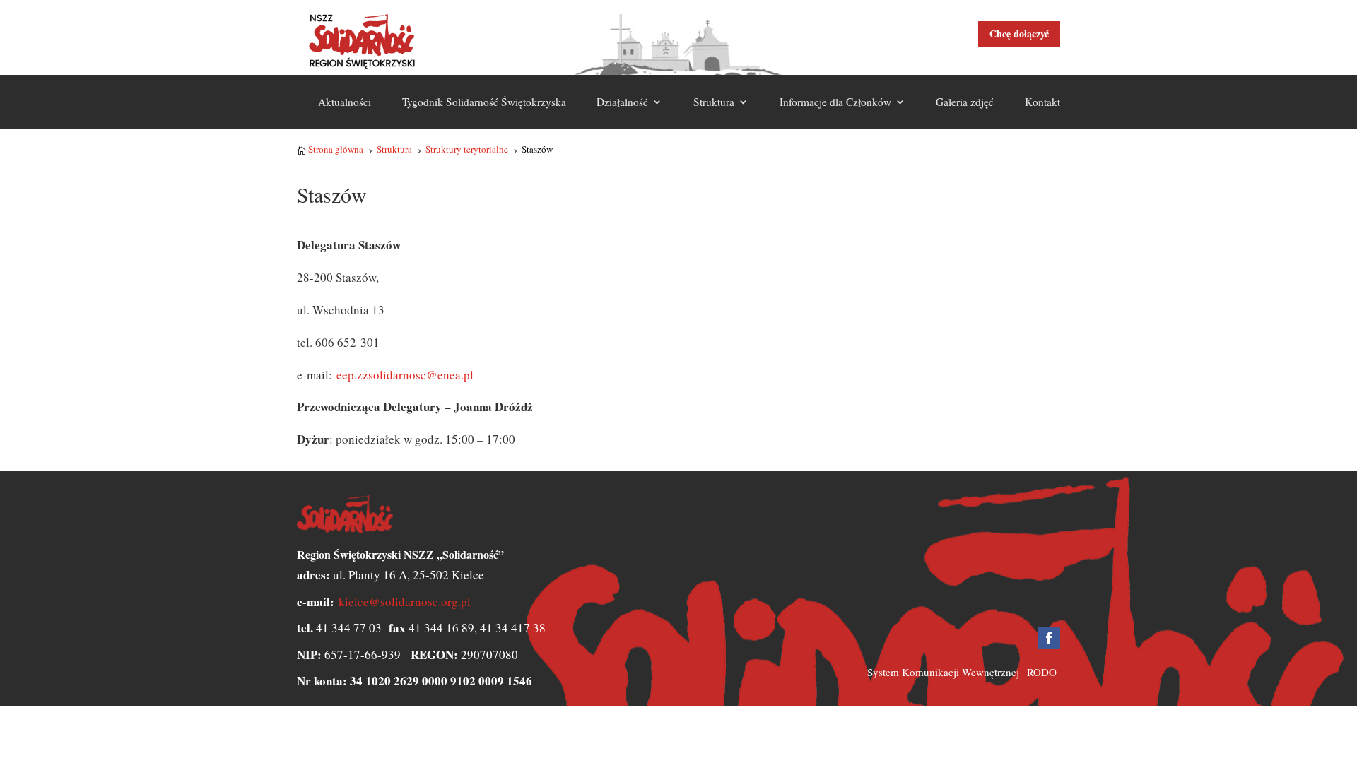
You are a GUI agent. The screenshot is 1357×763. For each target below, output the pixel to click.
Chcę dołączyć (1019, 33)
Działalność (622, 102)
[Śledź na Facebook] (1049, 638)
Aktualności (344, 102)
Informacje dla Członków (835, 102)
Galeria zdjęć (965, 102)
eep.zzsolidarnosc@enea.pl (405, 375)
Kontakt (1042, 102)
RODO (1042, 672)
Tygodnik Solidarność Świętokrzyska (484, 102)
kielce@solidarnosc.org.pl (405, 601)
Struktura (713, 102)
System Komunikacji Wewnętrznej (943, 672)
